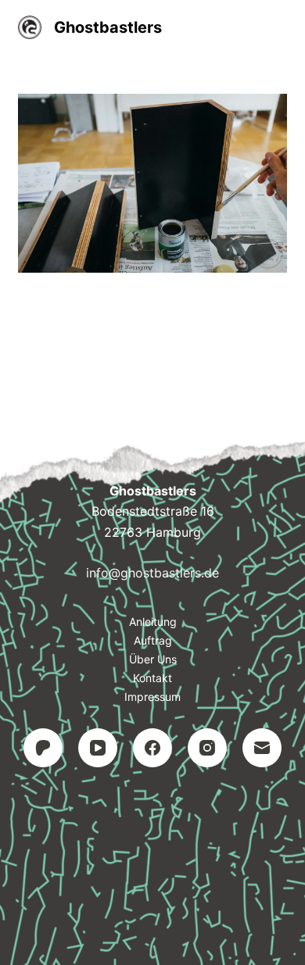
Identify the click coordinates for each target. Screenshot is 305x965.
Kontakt (152, 677)
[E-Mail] (262, 747)
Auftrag (153, 640)
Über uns (153, 659)
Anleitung (153, 621)
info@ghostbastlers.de (152, 573)
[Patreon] (43, 747)
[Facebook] (152, 747)
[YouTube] (97, 747)
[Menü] (280, 27)
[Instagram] (207, 747)
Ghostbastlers (108, 27)
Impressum (152, 696)
